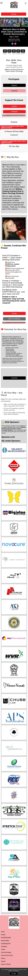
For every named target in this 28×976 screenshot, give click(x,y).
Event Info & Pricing (7, 955)
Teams (3, 949)
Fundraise (14, 111)
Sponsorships (5, 940)
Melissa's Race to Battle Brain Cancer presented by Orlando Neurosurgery (14, 31)
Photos (3, 958)
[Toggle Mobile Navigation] (1, 2)
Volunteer (14, 91)
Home (3, 931)
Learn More (15, 970)
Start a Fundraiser (14, 319)
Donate (13, 14)
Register (14, 85)
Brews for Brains (6, 964)
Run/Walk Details (6, 937)
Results (3, 961)
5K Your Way (14, 146)
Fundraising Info (6, 943)
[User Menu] (26, 3)
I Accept (13, 973)
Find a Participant (6, 952)
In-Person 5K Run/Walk (14, 131)
